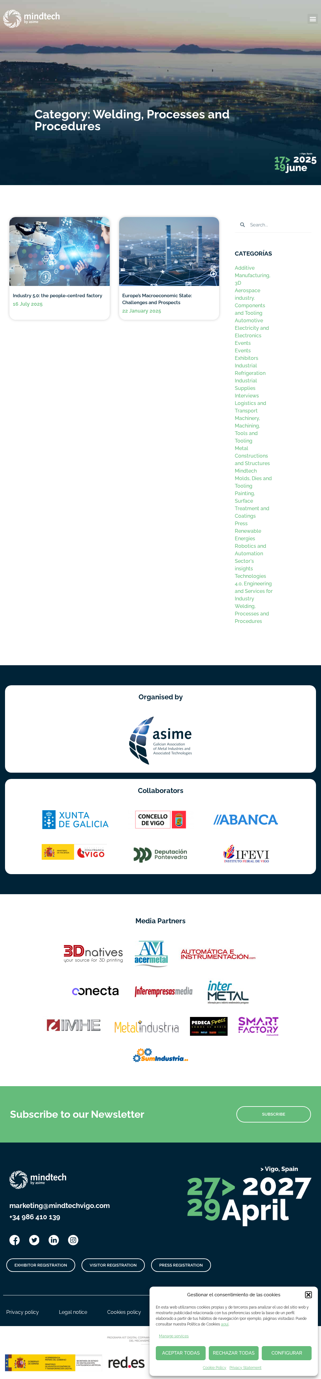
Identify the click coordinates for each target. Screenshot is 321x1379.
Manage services (174, 1336)
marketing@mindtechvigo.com (59, 1205)
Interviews (247, 396)
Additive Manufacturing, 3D (252, 275)
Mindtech (246, 471)
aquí (225, 1324)
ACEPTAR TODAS (181, 1353)
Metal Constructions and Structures (252, 455)
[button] (308, 1295)
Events (243, 343)
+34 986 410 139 (34, 1217)
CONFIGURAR (286, 1353)
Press (241, 523)
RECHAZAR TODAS (234, 1353)
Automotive (249, 321)
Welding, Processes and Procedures (252, 613)
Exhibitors (246, 358)
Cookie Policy (214, 1368)
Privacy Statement (245, 1368)
